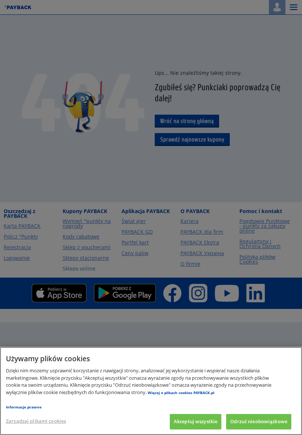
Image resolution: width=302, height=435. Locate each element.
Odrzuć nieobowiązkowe (258, 421)
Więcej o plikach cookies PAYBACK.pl (181, 392)
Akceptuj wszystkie (195, 421)
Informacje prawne (24, 407)
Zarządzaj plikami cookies (36, 421)
